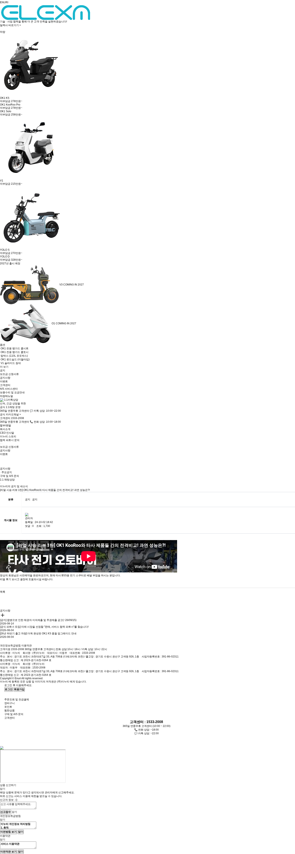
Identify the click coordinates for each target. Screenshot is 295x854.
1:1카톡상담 (10, 399)
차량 (2, 31)
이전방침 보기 (8, 831)
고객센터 (5, 385)
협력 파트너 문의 (9, 440)
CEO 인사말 (7, 432)
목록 (2, 591)
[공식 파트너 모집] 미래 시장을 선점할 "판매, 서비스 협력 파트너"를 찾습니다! (44, 626)
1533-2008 (17, 418)
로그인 (9, 689)
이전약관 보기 (8, 851)
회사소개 (5, 429)
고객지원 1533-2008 (12, 649)
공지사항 (5, 377)
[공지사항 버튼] (0, 472)
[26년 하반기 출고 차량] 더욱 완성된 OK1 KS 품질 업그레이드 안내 (38, 633)
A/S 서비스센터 (9, 388)
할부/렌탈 (5, 425)
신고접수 (5, 811)
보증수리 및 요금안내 (12, 392)
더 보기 (4, 366)
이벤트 (4, 381)
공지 (2, 370)
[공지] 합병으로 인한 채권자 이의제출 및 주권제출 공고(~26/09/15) (38, 620)
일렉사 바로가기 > (10, 25)
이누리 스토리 (8, 436)
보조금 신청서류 (9, 374)
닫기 (14, 811)
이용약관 (26, 645)
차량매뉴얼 (6, 396)
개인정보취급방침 (10, 645)
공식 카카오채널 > (10, 414)
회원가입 (19, 689)
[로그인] (0, 443)
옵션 (2, 344)
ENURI (4, 2)
